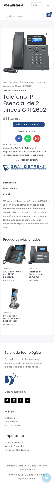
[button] (46, 34)
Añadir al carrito (29, 124)
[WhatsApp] (20, 400)
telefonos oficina (35, 155)
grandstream (19, 151)
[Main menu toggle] (48, 5)
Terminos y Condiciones (16, 450)
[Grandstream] (25, 168)
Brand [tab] (6, 194)
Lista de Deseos (12, 425)
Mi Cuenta (9, 418)
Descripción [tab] (9, 182)
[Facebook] (7, 400)
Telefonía (14, 82)
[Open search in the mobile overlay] (23, 16)
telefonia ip (32, 151)
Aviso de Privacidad (14, 446)
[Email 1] (27, 400)
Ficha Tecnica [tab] (10, 188)
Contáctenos (11, 421)
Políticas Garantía (13, 442)
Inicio (5, 82)
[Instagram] (13, 400)
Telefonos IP (27, 82)
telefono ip (21, 155)
